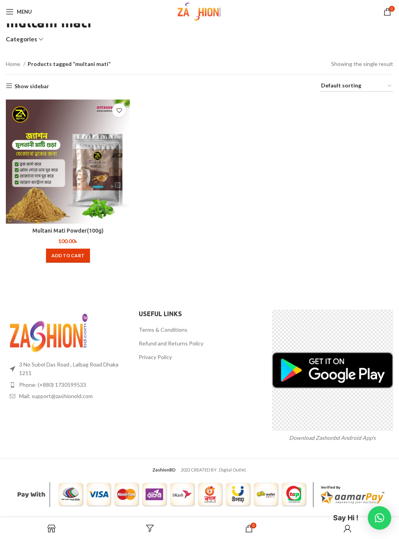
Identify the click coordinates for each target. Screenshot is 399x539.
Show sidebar (31, 86)
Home (13, 63)
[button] (68, 256)
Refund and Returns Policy (171, 343)
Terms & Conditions (163, 329)
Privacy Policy (155, 357)
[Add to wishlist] (119, 110)
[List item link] (66, 385)
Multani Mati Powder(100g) (68, 231)
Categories (21, 39)
